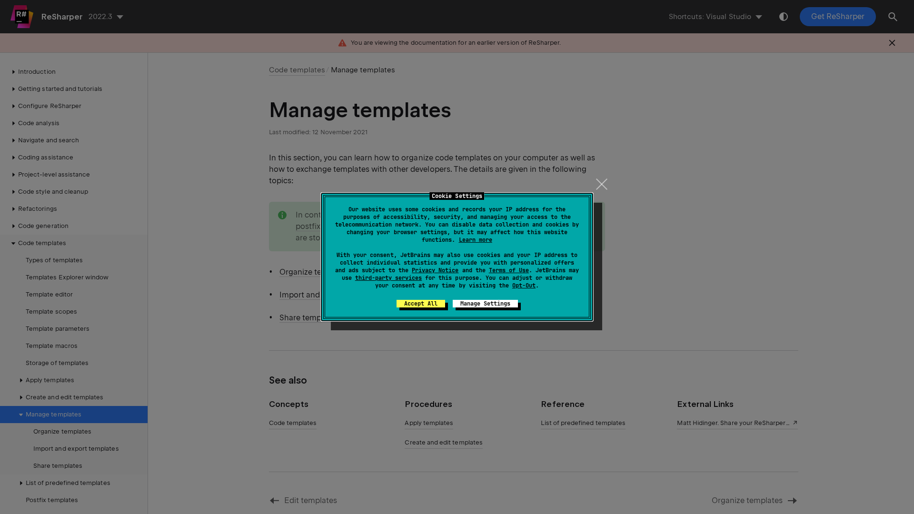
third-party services (388, 278)
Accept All (420, 303)
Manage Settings (485, 303)
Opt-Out (524, 285)
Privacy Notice (435, 270)
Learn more (475, 240)
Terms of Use (509, 270)
